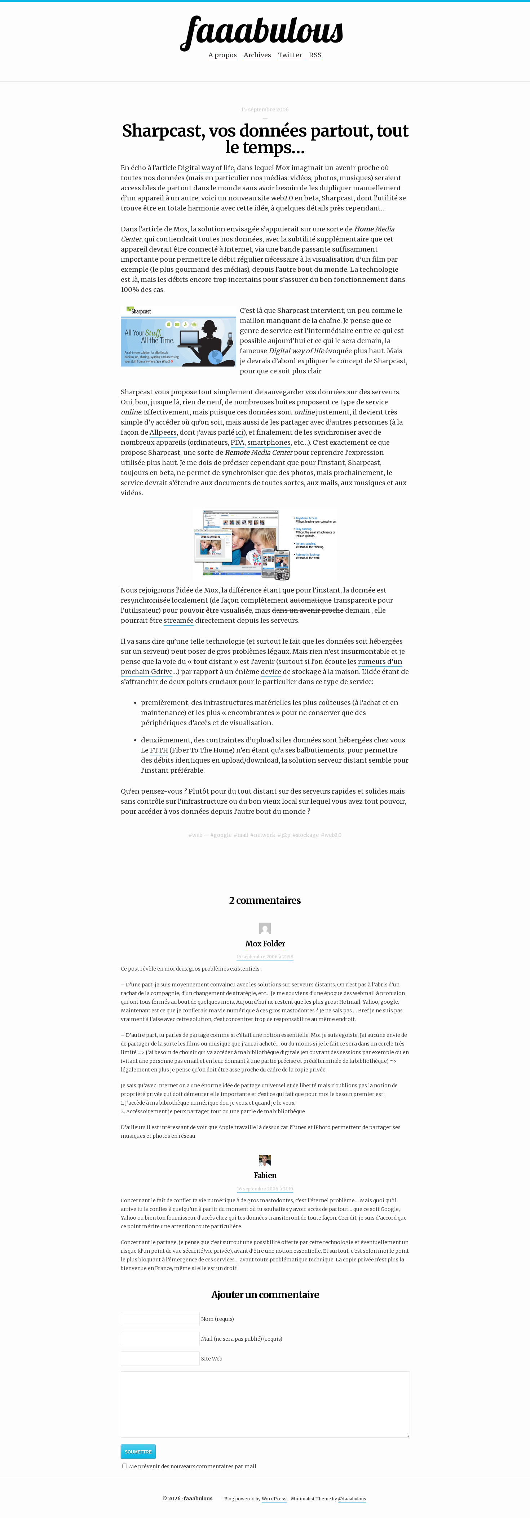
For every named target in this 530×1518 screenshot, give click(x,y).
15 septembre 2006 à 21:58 (265, 956)
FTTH (159, 750)
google (222, 835)
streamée (179, 620)
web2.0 (332, 835)
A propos (222, 55)
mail (242, 835)
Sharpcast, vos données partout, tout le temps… (265, 139)
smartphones (269, 442)
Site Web (211, 1358)
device (271, 671)
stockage (307, 835)
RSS (315, 55)
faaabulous (265, 29)
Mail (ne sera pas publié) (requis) (241, 1339)
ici (239, 432)
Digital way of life (206, 168)
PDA (237, 442)
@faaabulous (352, 1498)
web (197, 835)
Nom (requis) (217, 1319)
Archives (257, 55)
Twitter (290, 55)
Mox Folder (265, 943)
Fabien (265, 1175)
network (264, 835)
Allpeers (163, 432)
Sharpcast (338, 198)
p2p (285, 835)
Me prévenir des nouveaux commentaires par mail (192, 1466)
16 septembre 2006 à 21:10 (265, 1188)
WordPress (274, 1498)
